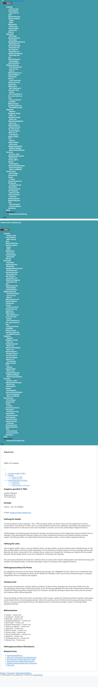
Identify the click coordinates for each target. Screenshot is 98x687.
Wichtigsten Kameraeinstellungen (16, 165)
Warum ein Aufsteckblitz (13, 27)
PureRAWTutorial (15, 107)
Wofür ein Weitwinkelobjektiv (15, 120)
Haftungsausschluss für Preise (17, 480)
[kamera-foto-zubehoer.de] (13, 1)
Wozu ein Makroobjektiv (13, 124)
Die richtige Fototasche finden (13, 175)
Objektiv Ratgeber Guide (14, 112)
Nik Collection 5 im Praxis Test (14, 89)
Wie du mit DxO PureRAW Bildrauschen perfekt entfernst (15, 103)
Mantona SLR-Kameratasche (14, 194)
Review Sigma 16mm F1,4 (14, 132)
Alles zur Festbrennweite (14, 116)
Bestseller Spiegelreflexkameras (16, 41)
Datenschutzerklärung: (18, 214)
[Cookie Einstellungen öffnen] (11, 686)
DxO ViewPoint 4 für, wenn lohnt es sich (15, 96)
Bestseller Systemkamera (14, 37)
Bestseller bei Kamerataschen (14, 45)
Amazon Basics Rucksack (14, 207)
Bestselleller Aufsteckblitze (14, 62)
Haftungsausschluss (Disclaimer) (21, 485)
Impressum (10, 673)
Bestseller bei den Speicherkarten (14, 57)
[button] (5, 218)
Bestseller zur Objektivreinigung (15, 52)
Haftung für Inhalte (17, 477)
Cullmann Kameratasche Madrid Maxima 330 (14, 199)
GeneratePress (38, 675)
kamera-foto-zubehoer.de (11, 222)
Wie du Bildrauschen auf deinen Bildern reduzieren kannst (14, 75)
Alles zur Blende (15, 169)
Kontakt (3, 673)
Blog (8, 210)
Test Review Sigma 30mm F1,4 (13, 136)
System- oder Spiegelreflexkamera (16, 155)
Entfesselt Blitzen (12, 31)
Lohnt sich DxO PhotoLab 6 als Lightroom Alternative (14, 83)
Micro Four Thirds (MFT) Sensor (13, 160)
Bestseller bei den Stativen (14, 48)
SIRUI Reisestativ (12, 23)
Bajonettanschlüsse (17, 150)
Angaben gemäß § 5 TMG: (16, 473)
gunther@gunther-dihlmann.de (20, 512)
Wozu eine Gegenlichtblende (15, 145)
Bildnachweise (16, 484)
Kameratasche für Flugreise (14, 190)
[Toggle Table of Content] (5, 470)
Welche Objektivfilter (13, 141)
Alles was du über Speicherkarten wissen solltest (14, 16)
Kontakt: (11, 475)
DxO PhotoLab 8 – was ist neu (15, 68)
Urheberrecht (15, 482)
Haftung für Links (17, 478)
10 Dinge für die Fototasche (14, 186)
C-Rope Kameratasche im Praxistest (15, 181)
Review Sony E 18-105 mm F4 (14, 128)
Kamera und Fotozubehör (13, 10)
